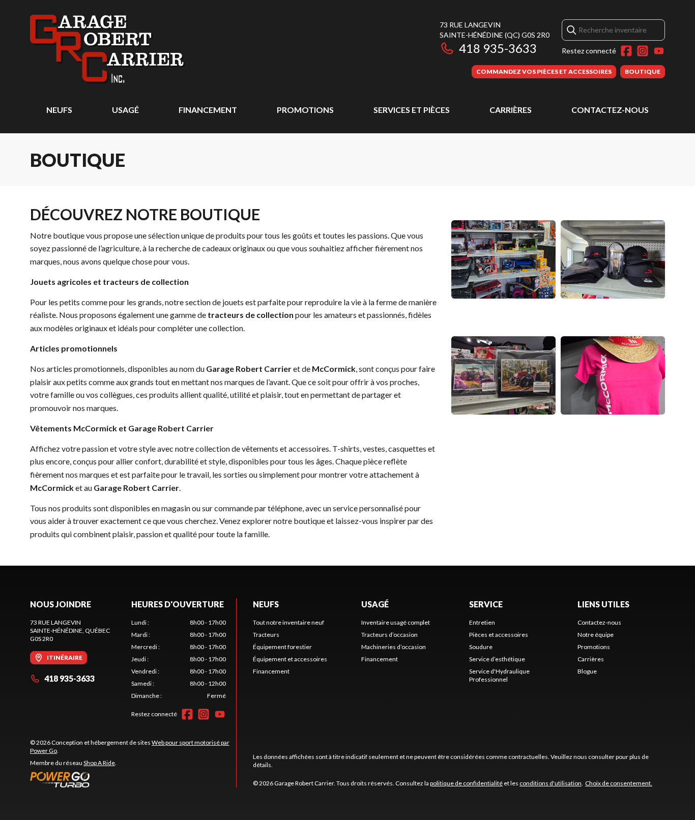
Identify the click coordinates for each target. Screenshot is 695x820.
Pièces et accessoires (498, 634)
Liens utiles (603, 604)
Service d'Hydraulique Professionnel (499, 675)
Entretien (482, 622)
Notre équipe (595, 634)
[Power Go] (133, 779)
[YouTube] (659, 51)
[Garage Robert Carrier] (107, 49)
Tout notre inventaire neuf (288, 622)
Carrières (510, 109)
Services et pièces (411, 109)
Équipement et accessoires (290, 659)
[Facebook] (626, 51)
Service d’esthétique (497, 659)
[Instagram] (642, 51)
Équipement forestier (282, 647)
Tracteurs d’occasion (389, 634)
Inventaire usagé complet (395, 622)
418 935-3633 (498, 48)
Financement (208, 109)
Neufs (59, 109)
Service (486, 604)
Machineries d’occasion (393, 647)
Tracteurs (266, 634)
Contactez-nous (610, 109)
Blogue (587, 671)
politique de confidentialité (466, 783)
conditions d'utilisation (550, 783)
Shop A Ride (99, 763)
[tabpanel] (178, 659)
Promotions (305, 109)
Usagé (125, 109)
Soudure (481, 647)
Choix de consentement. (618, 783)
